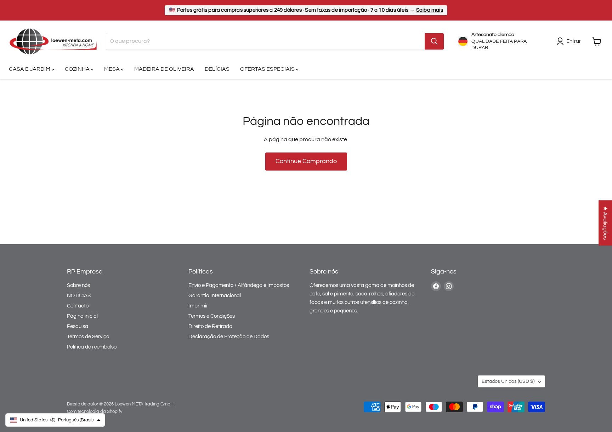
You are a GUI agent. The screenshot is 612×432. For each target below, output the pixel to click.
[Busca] (434, 41)
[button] (605, 223)
